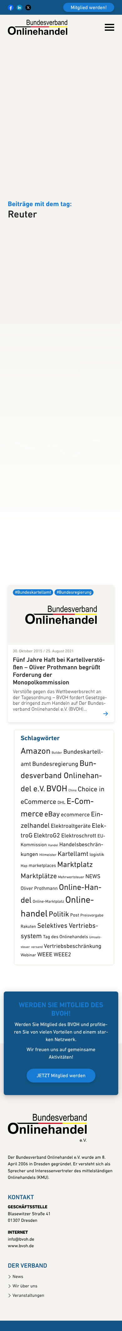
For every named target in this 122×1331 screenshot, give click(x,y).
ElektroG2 (47, 872)
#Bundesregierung (74, 629)
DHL (61, 840)
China (73, 827)
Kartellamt (73, 891)
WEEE (44, 992)
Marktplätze (39, 913)
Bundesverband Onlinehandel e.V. (61, 813)
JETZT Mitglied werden (61, 1112)
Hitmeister (48, 891)
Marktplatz (75, 902)
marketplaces (42, 902)
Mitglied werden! (89, 7)
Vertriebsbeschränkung (72, 983)
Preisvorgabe (92, 952)
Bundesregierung (55, 801)
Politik (59, 951)
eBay (52, 851)
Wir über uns (25, 1322)
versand (37, 983)
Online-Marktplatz (48, 939)
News (18, 1313)
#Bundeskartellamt (33, 629)
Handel (53, 882)
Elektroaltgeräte (71, 863)
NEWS (92, 913)
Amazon (35, 788)
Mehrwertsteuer (71, 914)
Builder (57, 789)
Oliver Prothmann (39, 925)
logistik (96, 891)
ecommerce (75, 852)
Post (74, 952)
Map (24, 902)
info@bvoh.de (21, 1276)
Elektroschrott (78, 873)
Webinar (28, 992)
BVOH (56, 825)
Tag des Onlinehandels (65, 973)
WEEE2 (62, 992)
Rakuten (28, 964)
